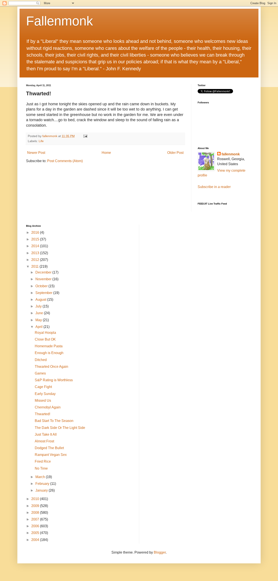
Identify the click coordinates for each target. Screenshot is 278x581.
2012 (35, 260)
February (42, 483)
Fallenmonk (59, 21)
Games (40, 373)
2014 (35, 246)
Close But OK (45, 339)
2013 (35, 253)
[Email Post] (85, 136)
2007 (35, 519)
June (39, 313)
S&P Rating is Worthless (54, 380)
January (42, 490)
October (41, 286)
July (39, 306)
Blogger (160, 552)
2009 (35, 506)
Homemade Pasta (49, 346)
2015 (35, 239)
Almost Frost (44, 441)
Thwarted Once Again (51, 366)
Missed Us (43, 400)
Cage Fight (43, 387)
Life (41, 141)
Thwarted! (42, 414)
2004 (35, 540)
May (39, 320)
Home (106, 152)
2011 (35, 266)
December (43, 272)
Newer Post (36, 152)
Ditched (41, 360)
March (40, 477)
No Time (41, 468)
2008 (35, 512)
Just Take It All (46, 434)
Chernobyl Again (48, 407)
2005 (35, 533)
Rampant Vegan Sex (51, 455)
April (39, 327)
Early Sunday (45, 394)
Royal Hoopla (45, 332)
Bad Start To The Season (54, 421)
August (41, 299)
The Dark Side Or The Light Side (60, 428)
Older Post (175, 152)
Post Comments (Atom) (65, 161)
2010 (35, 499)
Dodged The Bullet (49, 448)
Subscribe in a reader (214, 187)
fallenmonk (231, 154)
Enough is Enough (49, 353)
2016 (35, 232)
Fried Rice (43, 461)
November (43, 279)
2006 (35, 526)
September (44, 293)
